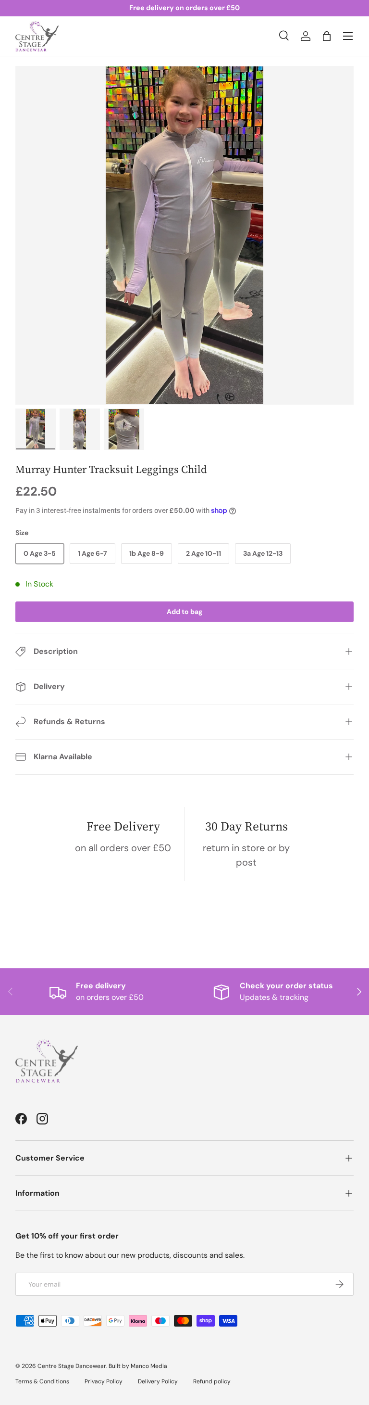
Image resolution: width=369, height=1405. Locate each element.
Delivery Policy (158, 1381)
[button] (326, 36)
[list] (184, 235)
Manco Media (149, 1366)
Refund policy (212, 1381)
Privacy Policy (104, 1381)
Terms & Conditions (42, 1381)
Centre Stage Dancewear (71, 1366)
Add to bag (184, 611)
